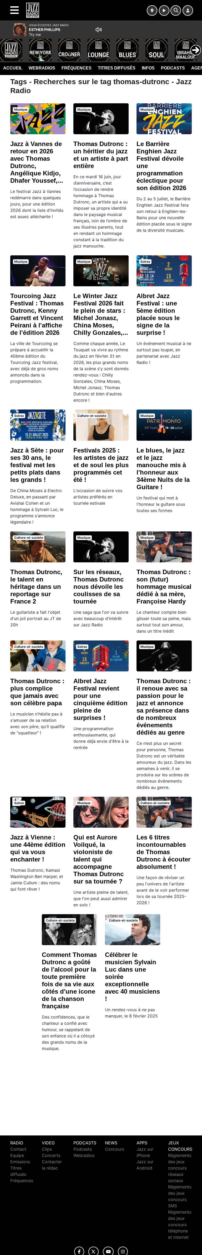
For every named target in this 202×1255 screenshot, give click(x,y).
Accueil (12, 68)
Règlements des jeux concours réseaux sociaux (179, 1168)
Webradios (42, 68)
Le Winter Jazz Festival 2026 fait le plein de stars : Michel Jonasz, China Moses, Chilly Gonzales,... (100, 314)
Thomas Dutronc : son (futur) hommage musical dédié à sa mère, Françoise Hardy (164, 586)
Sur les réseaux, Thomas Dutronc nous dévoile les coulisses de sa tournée (98, 586)
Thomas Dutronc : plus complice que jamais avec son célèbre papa (37, 692)
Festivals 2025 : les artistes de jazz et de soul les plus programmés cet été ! (101, 465)
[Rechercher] (175, 10)
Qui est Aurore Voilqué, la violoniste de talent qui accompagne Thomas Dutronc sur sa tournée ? (98, 859)
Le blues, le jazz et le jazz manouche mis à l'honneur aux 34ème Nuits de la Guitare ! (163, 469)
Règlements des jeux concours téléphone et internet (179, 1224)
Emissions (20, 1161)
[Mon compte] (188, 10)
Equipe (17, 1155)
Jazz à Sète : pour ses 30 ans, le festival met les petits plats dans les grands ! (37, 465)
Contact (18, 1149)
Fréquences (77, 68)
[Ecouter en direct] (164, 10)
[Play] (6, 46)
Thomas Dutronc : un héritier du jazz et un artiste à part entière (100, 154)
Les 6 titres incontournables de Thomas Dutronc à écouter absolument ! (163, 852)
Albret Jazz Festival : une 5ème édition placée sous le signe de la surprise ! (158, 314)
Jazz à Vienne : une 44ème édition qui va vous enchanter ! (37, 848)
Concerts (51, 1155)
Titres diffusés (116, 68)
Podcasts (173, 68)
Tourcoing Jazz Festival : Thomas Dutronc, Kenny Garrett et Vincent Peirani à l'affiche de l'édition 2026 (37, 314)
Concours (114, 1149)
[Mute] (99, 30)
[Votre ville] (152, 10)
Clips (47, 1149)
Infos (148, 68)
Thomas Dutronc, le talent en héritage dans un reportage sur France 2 (36, 586)
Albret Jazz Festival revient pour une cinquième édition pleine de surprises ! (100, 699)
